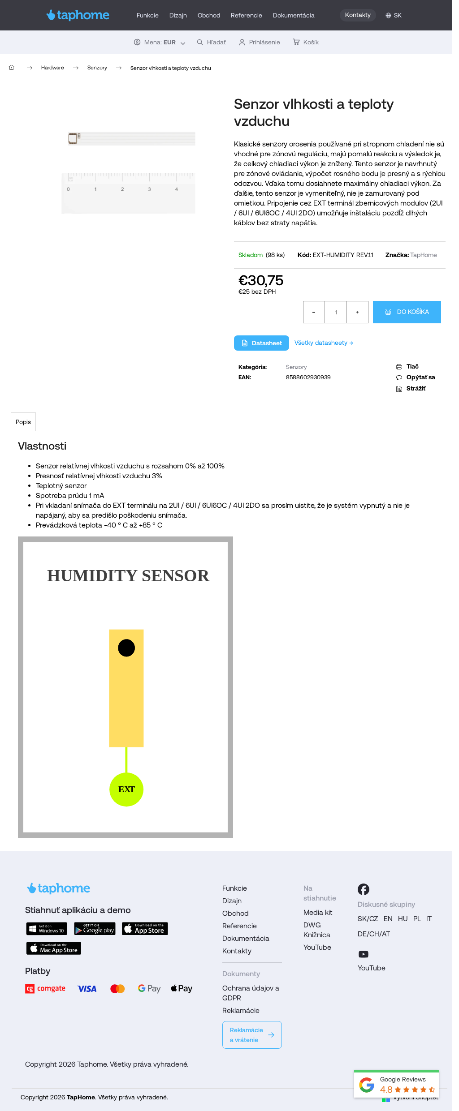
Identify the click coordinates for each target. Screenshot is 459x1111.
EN (388, 918)
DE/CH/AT (374, 934)
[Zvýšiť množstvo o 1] (357, 312)
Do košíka (413, 311)
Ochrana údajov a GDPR (250, 993)
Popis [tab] (23, 421)
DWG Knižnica (316, 930)
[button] (158, 42)
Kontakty (358, 14)
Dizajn (232, 901)
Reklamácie (241, 1010)
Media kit (318, 912)
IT (429, 918)
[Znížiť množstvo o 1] (314, 312)
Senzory (296, 367)
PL (417, 918)
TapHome (423, 254)
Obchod (235, 913)
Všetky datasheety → (323, 342)
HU (403, 918)
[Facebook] (363, 889)
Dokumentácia (245, 938)
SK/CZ (368, 918)
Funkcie (234, 888)
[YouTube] (363, 953)
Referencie (239, 926)
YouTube (317, 947)
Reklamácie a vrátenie (246, 1034)
